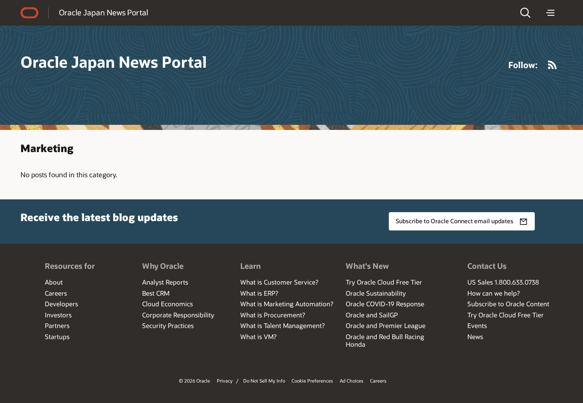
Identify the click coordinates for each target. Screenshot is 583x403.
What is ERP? (259, 293)
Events (477, 325)
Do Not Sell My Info (264, 380)
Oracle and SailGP (372, 315)
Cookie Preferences (312, 380)
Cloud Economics (167, 303)
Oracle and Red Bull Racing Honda (385, 340)
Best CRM (155, 293)
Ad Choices (351, 380)
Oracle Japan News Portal (103, 12)
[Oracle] (29, 12)
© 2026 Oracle (194, 380)
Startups (57, 336)
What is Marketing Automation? (286, 303)
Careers (56, 293)
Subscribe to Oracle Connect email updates (454, 221)
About (54, 282)
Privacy (225, 380)
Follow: (523, 64)
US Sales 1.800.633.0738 (503, 282)
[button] (525, 12)
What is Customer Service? (279, 282)
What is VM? (258, 336)
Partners (57, 325)
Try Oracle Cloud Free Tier (384, 282)
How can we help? (493, 293)
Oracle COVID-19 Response (385, 303)
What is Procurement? (272, 315)
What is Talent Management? (282, 325)
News (475, 336)
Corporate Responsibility (178, 315)
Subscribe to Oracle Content (508, 303)
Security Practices (168, 325)
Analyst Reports (165, 282)
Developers (61, 303)
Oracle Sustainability (376, 293)
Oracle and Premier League (386, 325)
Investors (58, 315)
